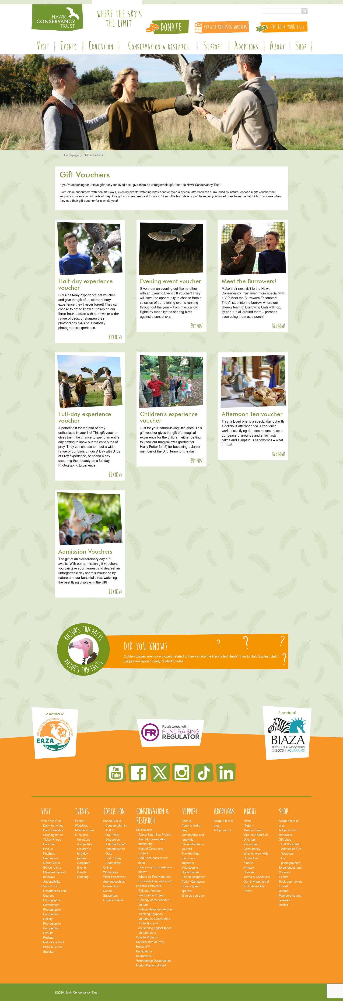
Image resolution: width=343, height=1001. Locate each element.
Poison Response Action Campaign (193, 879)
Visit (42, 46)
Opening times (53, 834)
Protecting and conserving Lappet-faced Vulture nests (155, 928)
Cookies (249, 872)
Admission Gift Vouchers (291, 851)
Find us (48, 848)
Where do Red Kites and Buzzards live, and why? (155, 878)
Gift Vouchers (290, 844)
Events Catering (82, 874)
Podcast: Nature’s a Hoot (53, 939)
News (247, 820)
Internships (110, 886)
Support (212, 46)
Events (68, 46)
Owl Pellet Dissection (112, 837)
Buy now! (115, 337)
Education (100, 46)
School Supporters (110, 893)
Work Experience (114, 876)
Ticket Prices (52, 839)
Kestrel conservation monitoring (152, 841)
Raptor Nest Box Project (154, 834)
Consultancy (252, 848)
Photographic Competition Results (52, 928)
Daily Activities (53, 825)
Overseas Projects (148, 886)
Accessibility (51, 881)
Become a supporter (188, 860)
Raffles (283, 904)
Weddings (81, 825)
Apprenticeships (114, 881)
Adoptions (246, 46)
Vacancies (251, 844)
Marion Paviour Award (151, 965)
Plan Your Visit (51, 820)
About (277, 46)
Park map (49, 844)
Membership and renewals (54, 874)
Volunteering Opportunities (154, 960)
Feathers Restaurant (50, 855)
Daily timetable (53, 830)
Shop (300, 46)
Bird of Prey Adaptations (113, 860)
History (248, 825)
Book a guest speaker (191, 888)
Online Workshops (110, 869)
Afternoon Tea (84, 830)
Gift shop (285, 839)
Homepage (71, 155)
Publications (144, 951)
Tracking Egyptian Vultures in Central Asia (154, 916)
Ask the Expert (115, 844)
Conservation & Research (158, 46)
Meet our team (253, 830)
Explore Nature (113, 900)
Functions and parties (84, 841)
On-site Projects (147, 937)
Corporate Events (83, 865)
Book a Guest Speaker (52, 949)
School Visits (52, 867)
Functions (81, 834)
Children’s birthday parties (84, 853)
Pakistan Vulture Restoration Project (151, 892)
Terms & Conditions (257, 876)
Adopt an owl (222, 830)
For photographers (290, 860)
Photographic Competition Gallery (52, 914)
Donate (186, 820)
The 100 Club (191, 853)
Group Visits (51, 862)
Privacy (249, 867)
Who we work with (256, 853)
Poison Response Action (155, 909)
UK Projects (144, 830)
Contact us (251, 858)
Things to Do (49, 886)
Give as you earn (193, 895)
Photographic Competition (52, 902)
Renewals (285, 834)
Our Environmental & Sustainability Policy (256, 886)
